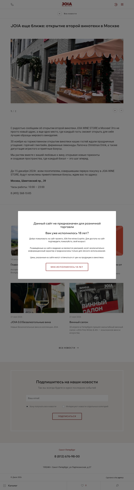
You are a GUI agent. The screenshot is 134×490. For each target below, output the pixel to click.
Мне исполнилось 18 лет (67, 267)
